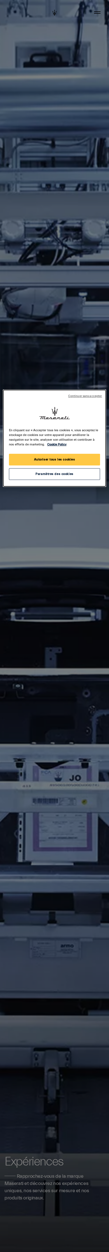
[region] (54, 438)
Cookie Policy (57, 444)
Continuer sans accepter (85, 396)
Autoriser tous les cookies (54, 459)
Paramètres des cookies (54, 474)
